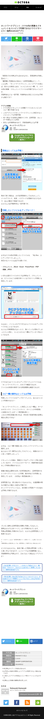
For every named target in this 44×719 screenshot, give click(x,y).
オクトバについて (22, 710)
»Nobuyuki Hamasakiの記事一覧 (31, 694)
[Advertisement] (22, 17)
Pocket (38, 40)
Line (17, 40)
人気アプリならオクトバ (19, 715)
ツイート (6, 40)
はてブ (27, 40)
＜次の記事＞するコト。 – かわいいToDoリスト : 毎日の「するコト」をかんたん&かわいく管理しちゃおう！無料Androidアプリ (22, 568)
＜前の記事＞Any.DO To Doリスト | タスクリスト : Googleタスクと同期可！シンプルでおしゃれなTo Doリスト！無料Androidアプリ (22, 579)
